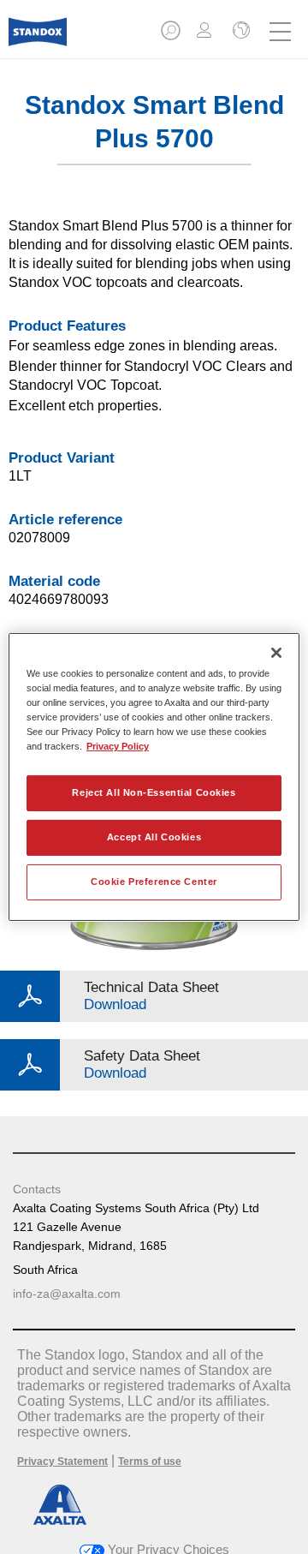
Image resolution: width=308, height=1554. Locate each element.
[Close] (276, 653)
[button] (172, 36)
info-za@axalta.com (67, 1293)
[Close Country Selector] (239, 31)
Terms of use (149, 1461)
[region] (154, 777)
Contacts (37, 1189)
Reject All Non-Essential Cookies (153, 792)
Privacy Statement (62, 1461)
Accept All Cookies (154, 837)
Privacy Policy (117, 746)
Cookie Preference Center (154, 881)
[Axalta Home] (38, 39)
